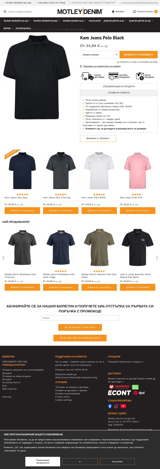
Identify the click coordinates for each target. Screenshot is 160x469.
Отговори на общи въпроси (16, 376)
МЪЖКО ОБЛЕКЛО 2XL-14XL (16, 21)
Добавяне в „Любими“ (98, 138)
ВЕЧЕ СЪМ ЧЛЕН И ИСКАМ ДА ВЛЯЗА (80, 338)
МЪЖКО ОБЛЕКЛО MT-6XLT (46, 21)
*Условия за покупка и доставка (71, 387)
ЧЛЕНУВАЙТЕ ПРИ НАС (14, 361)
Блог (4, 385)
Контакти (6, 379)
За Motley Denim (11, 382)
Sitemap (6, 397)
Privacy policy (62, 396)
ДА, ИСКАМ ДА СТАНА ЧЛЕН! (80, 327)
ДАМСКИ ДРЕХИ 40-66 (114, 21)
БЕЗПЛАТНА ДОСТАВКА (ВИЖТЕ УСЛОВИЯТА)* (93, 3)
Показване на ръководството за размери (102, 66)
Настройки (117, 461)
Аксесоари (95, 21)
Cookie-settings (63, 400)
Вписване (119, 11)
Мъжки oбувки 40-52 (73, 21)
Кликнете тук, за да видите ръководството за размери (116, 128)
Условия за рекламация (67, 393)
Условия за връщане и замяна (71, 390)
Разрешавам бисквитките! (42, 461)
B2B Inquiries (9, 389)
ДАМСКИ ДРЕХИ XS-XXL (140, 21)
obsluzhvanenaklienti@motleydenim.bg (140, 3)
